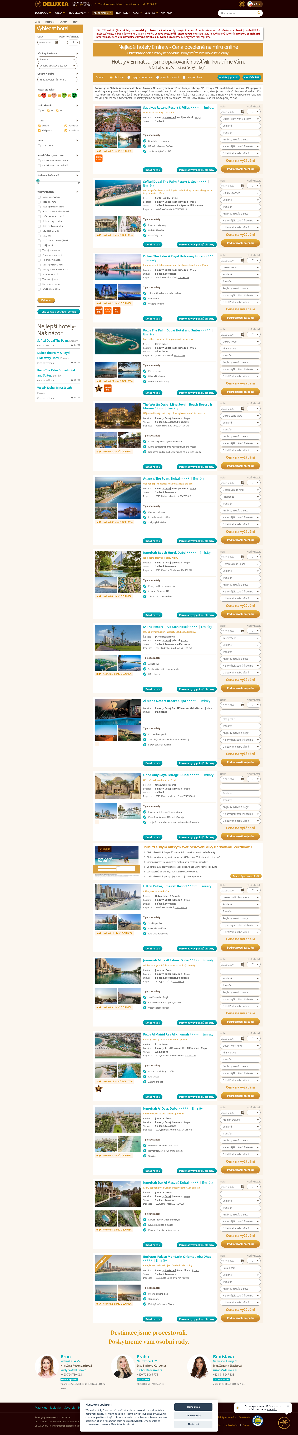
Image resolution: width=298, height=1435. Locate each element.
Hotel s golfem (49, 201)
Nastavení (193, 1424)
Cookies (246, 1425)
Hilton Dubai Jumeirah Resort (170, 886)
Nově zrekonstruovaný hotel (55, 240)
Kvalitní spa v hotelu (51, 288)
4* (52, 110)
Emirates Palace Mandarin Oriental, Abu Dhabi (177, 1258)
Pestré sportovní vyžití (52, 255)
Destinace (41, 12)
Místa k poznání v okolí (52, 264)
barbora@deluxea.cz (149, 1370)
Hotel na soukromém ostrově (55, 211)
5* (61, 110)
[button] (254, 111)
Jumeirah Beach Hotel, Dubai (169, 552)
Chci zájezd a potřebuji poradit (59, 311)
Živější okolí (47, 245)
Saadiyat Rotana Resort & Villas (171, 107)
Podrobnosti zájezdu (240, 169)
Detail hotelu (152, 170)
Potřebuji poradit (228, 77)
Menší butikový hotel (51, 197)
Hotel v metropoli (50, 274)
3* (43, 110)
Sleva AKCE (47, 145)
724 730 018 (183, 277)
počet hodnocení (169, 77)
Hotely (58, 12)
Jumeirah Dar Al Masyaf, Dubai (171, 1182)
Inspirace (122, 12)
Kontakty (167, 12)
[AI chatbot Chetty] (284, 1423)
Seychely (69, 1407)
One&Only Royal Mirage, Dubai (171, 775)
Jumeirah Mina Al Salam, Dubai (171, 960)
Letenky (150, 12)
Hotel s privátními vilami (53, 206)
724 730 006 (178, 981)
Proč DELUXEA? (77, 12)
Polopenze (73, 125)
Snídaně (45, 125)
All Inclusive (74, 130)
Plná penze (47, 130)
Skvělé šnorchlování (51, 284)
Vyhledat (46, 300)
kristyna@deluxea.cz (73, 1370)
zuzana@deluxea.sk (225, 1370)
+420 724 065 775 (147, 1374)
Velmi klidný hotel (50, 279)
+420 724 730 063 (71, 1374)
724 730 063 (190, 1055)
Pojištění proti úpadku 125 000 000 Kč (232, 1417)
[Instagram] (242, 4)
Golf (136, 12)
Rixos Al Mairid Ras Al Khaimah (171, 1034)
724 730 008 (183, 1277)
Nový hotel (47, 235)
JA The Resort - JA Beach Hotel (170, 627)
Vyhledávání (232, 1425)
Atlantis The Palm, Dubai (166, 478)
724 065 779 (179, 355)
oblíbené (119, 77)
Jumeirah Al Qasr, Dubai (166, 1108)
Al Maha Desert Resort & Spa (169, 701)
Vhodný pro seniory (51, 250)
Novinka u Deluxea (50, 230)
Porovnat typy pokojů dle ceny (196, 170)
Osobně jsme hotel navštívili (54, 165)
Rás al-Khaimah (173, 1048)
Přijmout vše (193, 1406)
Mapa (198, 117)
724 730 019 (181, 209)
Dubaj (168, 201)
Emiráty (44, 59)
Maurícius (41, 1407)
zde (115, 97)
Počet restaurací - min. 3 (53, 216)
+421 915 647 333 (223, 1374)
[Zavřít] (288, 1406)
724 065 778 (186, 647)
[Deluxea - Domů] (52, 4)
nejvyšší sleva (194, 77)
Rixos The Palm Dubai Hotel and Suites (177, 330)
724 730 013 (185, 496)
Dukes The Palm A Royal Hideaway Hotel (178, 256)
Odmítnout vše (193, 1415)
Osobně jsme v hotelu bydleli (55, 160)
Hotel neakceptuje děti (52, 226)
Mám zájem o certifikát (246, 876)
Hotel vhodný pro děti (52, 221)
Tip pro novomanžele (51, 259)
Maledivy (55, 1407)
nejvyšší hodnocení (142, 77)
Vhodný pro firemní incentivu (55, 269)
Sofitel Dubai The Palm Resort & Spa (175, 181)
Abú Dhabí (170, 117)
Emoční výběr (252, 77)
